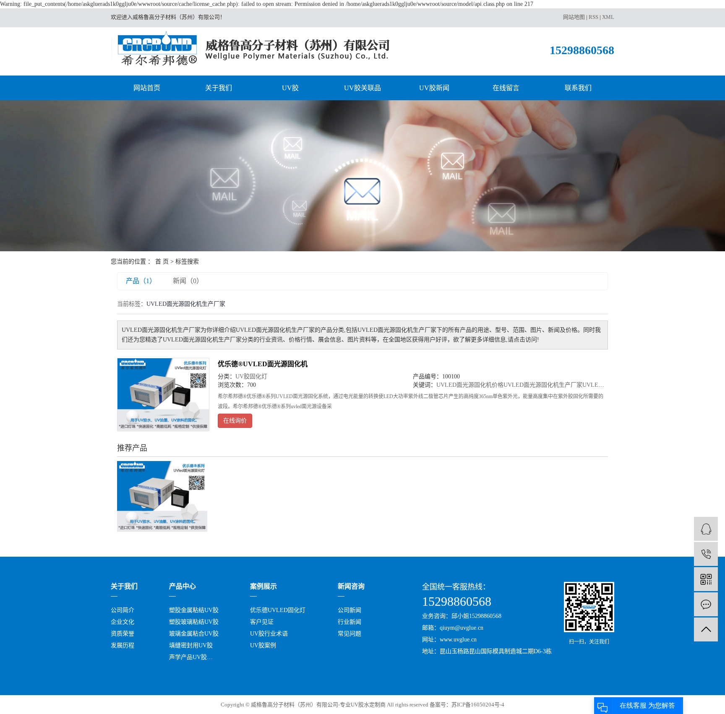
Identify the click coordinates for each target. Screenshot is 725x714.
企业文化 (122, 622)
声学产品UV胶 (188, 657)
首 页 (162, 261)
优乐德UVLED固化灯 (277, 610)
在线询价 (235, 420)
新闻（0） (188, 280)
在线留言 (506, 87)
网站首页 (146, 87)
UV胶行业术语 (269, 634)
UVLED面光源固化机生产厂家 (542, 385)
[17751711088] (706, 554)
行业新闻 (349, 622)
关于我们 (218, 87)
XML (608, 17)
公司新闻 (349, 610)
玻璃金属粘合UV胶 (194, 634)
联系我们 (578, 87)
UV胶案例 (263, 645)
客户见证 (262, 622)
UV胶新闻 (434, 87)
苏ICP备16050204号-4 (477, 704)
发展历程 (122, 645)
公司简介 (122, 610)
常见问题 (349, 634)
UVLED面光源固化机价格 (469, 385)
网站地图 (574, 17)
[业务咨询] (706, 529)
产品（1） (141, 280)
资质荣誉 (122, 634)
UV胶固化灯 (251, 376)
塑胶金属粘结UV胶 (194, 610)
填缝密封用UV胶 (191, 645)
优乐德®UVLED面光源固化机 (263, 363)
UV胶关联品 (362, 87)
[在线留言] (706, 604)
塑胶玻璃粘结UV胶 (194, 622)
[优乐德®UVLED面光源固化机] (163, 394)
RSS (593, 17)
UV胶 (290, 87)
